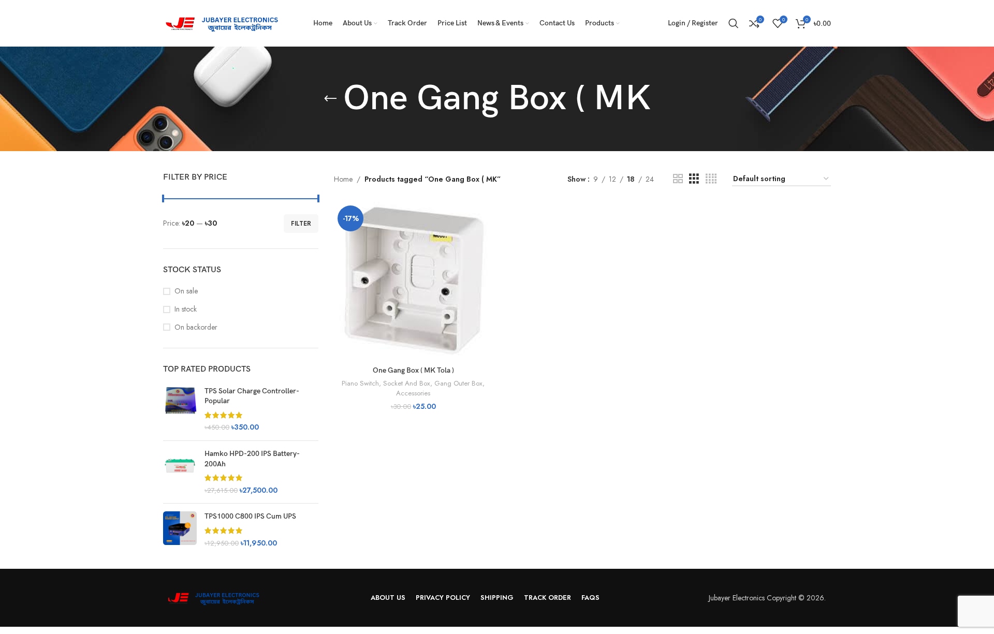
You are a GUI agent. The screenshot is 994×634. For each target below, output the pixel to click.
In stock (185, 309)
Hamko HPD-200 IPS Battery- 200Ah (251, 458)
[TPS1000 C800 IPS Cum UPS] (180, 529)
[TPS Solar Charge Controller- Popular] (180, 409)
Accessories (413, 393)
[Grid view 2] (678, 178)
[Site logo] (225, 22)
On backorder (195, 327)
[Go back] (330, 99)
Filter (301, 223)
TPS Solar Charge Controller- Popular (251, 396)
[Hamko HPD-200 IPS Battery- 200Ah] (180, 472)
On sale (186, 291)
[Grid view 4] (711, 178)
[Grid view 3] (694, 178)
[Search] (733, 23)
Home (343, 179)
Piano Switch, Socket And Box (386, 383)
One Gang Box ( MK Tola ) (413, 370)
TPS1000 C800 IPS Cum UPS (250, 516)
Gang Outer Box (458, 383)
